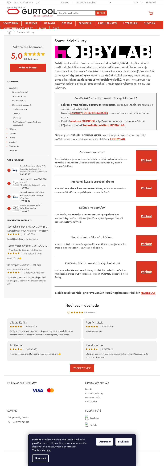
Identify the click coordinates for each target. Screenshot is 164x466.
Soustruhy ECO (18, 100)
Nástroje (12, 129)
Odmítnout (105, 441)
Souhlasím (123, 441)
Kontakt (65, 2)
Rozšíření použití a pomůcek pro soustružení (27, 123)
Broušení (12, 141)
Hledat (101, 13)
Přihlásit (146, 160)
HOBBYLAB (148, 293)
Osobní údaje (91, 401)
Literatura (13, 150)
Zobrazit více (82, 368)
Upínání (12, 133)
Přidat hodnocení (27, 67)
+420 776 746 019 (20, 422)
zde (49, 450)
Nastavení (40, 458)
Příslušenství (14, 146)
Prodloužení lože (20, 109)
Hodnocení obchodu (82, 305)
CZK (136, 2)
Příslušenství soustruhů (21, 104)
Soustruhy (13, 87)
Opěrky (16, 113)
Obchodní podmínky (86, 2)
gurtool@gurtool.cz (20, 417)
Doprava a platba (92, 397)
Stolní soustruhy (19, 96)
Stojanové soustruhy (20, 92)
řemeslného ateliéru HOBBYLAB (104, 125)
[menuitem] (10, 23)
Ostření (12, 137)
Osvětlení (17, 117)
